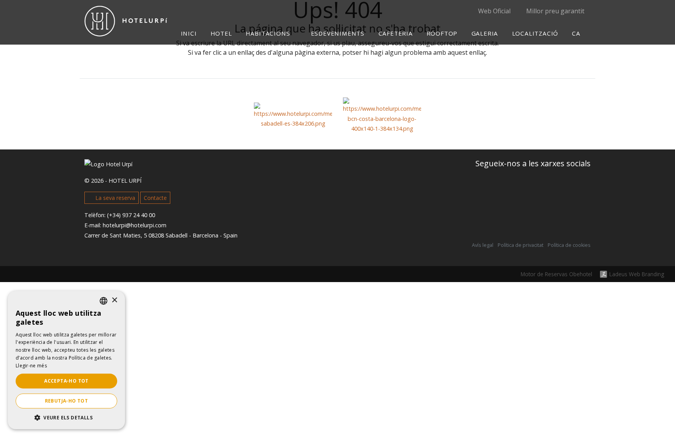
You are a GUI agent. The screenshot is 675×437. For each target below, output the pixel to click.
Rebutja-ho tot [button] (66, 400)
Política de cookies (569, 245)
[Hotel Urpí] (126, 30)
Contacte (155, 197)
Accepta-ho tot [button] (66, 381)
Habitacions (269, 33)
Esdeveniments (337, 33)
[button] (66, 417)
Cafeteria (395, 33)
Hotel (221, 33)
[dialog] (66, 360)
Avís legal (482, 245)
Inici (189, 33)
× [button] (114, 300)
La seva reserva (114, 197)
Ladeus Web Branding (636, 274)
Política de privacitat (520, 245)
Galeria (484, 33)
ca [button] (577, 33)
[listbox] (103, 301)
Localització (535, 33)
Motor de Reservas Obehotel (556, 274)
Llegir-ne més (31, 365)
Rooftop (442, 33)
